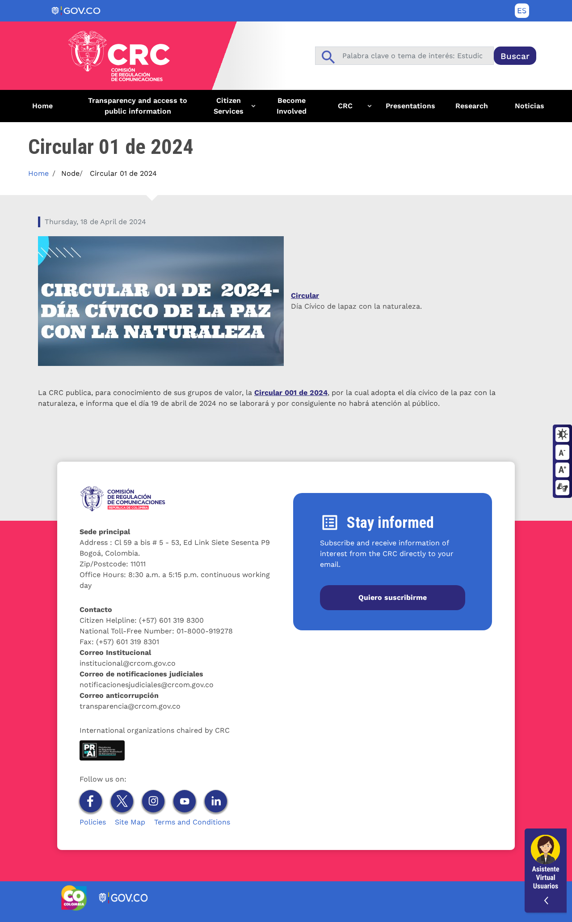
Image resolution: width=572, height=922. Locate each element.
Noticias (529, 106)
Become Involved (292, 105)
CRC (336, 109)
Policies (93, 822)
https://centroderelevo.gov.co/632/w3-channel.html (562, 488)
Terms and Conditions (192, 822)
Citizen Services (224, 109)
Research (471, 106)
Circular (305, 295)
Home (42, 106)
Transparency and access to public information (137, 105)
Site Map (130, 822)
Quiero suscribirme (392, 597)
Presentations (410, 106)
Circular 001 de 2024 (291, 392)
